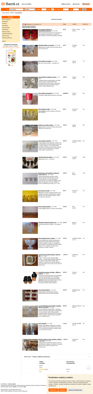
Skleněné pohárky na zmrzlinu (46, 45)
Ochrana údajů (34, 385)
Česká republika (8, 391)
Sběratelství (5, 25)
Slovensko (15, 391)
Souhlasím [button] (53, 390)
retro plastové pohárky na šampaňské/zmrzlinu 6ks (45, 30)
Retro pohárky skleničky (44, 141)
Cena (64, 24)
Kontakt (18, 385)
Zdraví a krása (5, 35)
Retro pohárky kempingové (45, 93)
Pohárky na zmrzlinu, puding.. (45, 125)
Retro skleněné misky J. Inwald (46, 238)
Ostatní (12, 12)
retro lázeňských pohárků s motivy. (47, 77)
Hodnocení (13, 385)
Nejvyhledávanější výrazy (15, 389)
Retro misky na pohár (44, 190)
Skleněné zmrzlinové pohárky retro (47, 222)
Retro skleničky (42, 323)
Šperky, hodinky (6, 31)
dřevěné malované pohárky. (45, 157)
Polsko (20, 391)
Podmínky (28, 385)
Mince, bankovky (6, 19)
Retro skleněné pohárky (44, 206)
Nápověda (3, 385)
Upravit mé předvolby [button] (75, 390)
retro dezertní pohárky (44, 290)
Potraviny (4, 23)
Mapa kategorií (4, 389)
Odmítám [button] (62, 390)
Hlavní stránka (5, 12)
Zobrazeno (85, 24)
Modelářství (5, 21)
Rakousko (24, 391)
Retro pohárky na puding (44, 61)
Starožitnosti (5, 29)
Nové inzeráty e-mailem (29, 27)
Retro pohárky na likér (44, 109)
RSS (40, 385)
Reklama (23, 385)
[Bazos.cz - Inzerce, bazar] (10, 5)
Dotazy (8, 385)
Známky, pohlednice (7, 37)
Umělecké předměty (7, 33)
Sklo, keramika (5, 27)
